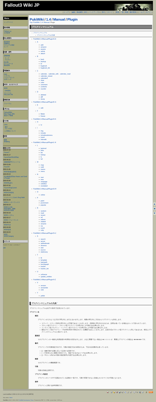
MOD (5, 88)
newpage (44, 182)
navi (42, 177)
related (43, 221)
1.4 (48, 19)
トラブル (7, 76)
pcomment (44, 203)
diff (42, 97)
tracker (43, 266)
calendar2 (44, 78)
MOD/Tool (7, 225)
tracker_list (45, 268)
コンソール (7, 93)
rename (43, 224)
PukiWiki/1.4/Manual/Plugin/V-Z (44, 279)
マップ (7, 58)
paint (42, 201)
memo (43, 169)
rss (42, 226)
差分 (85, 12)
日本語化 (8, 90)
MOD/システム (9, 215)
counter (43, 89)
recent (43, 215)
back (42, 59)
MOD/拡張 (7, 229)
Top (31, 22)
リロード (109, 12)
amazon (43, 47)
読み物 (6, 62)
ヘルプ (141, 12)
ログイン (149, 12)
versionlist (44, 288)
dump (43, 99)
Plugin (72, 19)
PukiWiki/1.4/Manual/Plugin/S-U (44, 233)
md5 (42, 167)
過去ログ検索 (8, 115)
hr (41, 125)
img (42, 131)
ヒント (6, 46)
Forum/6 (6, 167)
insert (43, 137)
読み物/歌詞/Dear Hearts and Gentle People (15, 177)
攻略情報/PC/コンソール (12, 162)
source (43, 250)
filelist (43, 114)
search (43, 239)
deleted (43, 95)
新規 (117, 12)
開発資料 (7, 65)
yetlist (43, 296)
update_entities (46, 276)
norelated (44, 186)
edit (42, 108)
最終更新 (133, 12)
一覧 (122, 12)
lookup (43, 155)
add (42, 45)
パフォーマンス (9, 77)
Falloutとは (7, 31)
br (41, 64)
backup (43, 61)
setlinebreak (45, 243)
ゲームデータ (8, 64)
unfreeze (44, 274)
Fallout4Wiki (8, 112)
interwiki (43, 139)
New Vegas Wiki (9, 114)
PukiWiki (37, 19)
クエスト (8, 60)
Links (6, 124)
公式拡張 (7, 33)
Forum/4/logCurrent (10, 188)
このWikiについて (10, 131)
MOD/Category (9, 236)
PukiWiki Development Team (26, 400)
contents (44, 87)
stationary (44, 252)
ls (41, 157)
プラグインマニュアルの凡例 (46, 35)
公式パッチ (7, 79)
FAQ (5, 74)
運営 (5, 140)
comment (44, 84)
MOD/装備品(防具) (10, 172)
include (43, 133)
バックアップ (93, 12)
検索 (126, 12)
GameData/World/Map (11, 157)
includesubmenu (47, 135)
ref (42, 217)
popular (43, 205)
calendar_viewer (47, 76)
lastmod (43, 148)
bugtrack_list (45, 68)
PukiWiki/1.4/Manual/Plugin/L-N (44, 142)
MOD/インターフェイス (12, 202)
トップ (66, 12)
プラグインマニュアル (40, 32)
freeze (43, 116)
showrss (44, 245)
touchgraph (45, 264)
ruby (42, 230)
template (44, 260)
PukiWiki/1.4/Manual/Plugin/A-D (44, 39)
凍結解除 (79, 12)
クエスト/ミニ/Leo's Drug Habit (14, 197)
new (42, 179)
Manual (59, 19)
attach (43, 53)
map (42, 165)
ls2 (42, 159)
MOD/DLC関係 (9, 210)
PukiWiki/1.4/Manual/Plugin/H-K (44, 119)
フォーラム (7, 103)
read (42, 213)
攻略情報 (7, 56)
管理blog (7, 141)
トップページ (8, 22)
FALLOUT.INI (8, 94)
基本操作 (7, 42)
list (42, 152)
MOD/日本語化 (9, 192)
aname (43, 49)
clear (42, 80)
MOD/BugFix (8, 183)
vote (42, 290)
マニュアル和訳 (9, 45)
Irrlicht (10, 397)
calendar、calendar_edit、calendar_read (55, 74)
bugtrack (44, 66)
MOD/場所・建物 (9, 209)
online (43, 195)
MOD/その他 (8, 207)
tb (41, 258)
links (42, 150)
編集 (73, 12)
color (42, 82)
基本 (6, 127)
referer (43, 219)
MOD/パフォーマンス (11, 220)
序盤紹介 (7, 43)
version (43, 285)
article (43, 51)
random (43, 211)
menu (43, 171)
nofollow (44, 184)
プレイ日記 (8, 128)
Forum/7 (6, 152)
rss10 (43, 228)
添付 (103, 12)
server (43, 241)
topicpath (44, 262)
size (42, 248)
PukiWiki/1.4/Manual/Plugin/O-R (44, 189)
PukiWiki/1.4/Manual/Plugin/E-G (44, 102)
